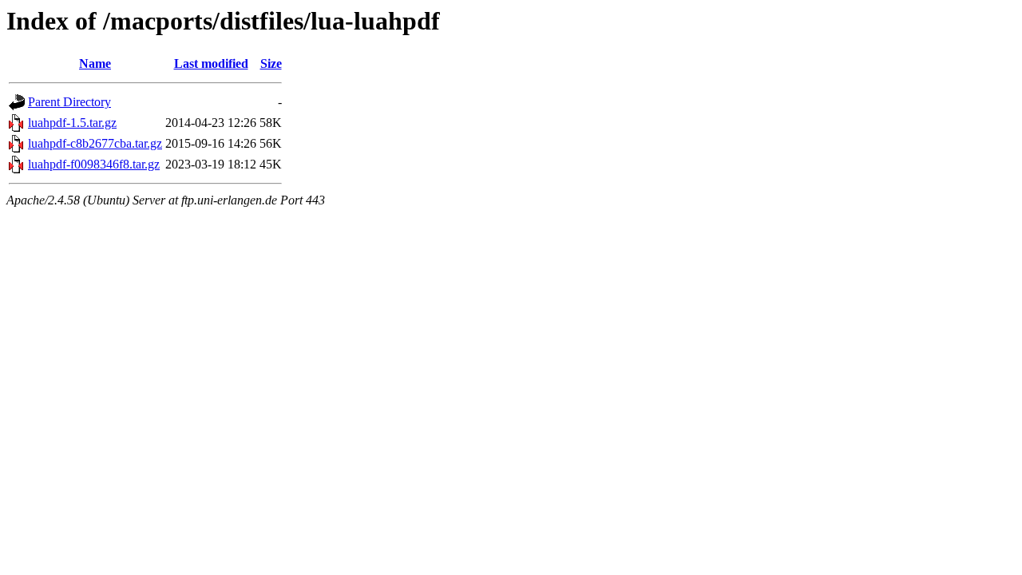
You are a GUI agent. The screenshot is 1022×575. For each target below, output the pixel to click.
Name (95, 63)
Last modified (211, 63)
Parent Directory (69, 102)
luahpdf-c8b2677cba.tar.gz (95, 143)
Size (271, 63)
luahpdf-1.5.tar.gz (72, 122)
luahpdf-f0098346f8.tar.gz (94, 164)
